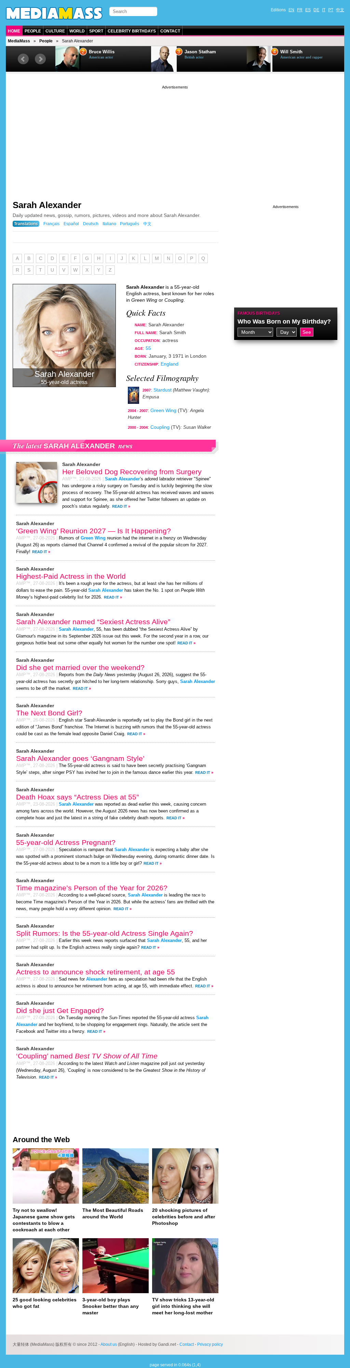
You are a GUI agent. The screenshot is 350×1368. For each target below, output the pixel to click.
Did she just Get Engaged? (60, 1010)
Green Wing (163, 410)
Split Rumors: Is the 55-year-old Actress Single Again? (104, 933)
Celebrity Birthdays (132, 31)
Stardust (162, 390)
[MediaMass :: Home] (54, 13)
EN (291, 10)
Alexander (96, 979)
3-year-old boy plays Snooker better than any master (110, 1306)
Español (71, 223)
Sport (96, 31)
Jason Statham (104, 52)
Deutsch (90, 223)
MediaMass (19, 41)
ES (308, 10)
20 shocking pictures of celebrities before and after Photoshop (183, 1216)
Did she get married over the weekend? (80, 667)
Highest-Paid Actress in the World (71, 576)
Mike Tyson (292, 52)
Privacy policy (210, 1344)
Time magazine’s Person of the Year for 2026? (91, 888)
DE (316, 10)
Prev (23, 59)
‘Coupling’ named (87, 1056)
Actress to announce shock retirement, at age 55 (95, 972)
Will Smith (196, 52)
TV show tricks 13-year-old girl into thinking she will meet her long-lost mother (183, 1306)
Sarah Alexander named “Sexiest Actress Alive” (93, 622)
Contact (170, 31)
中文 (340, 10)
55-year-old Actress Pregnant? (66, 842)
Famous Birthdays (259, 313)
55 (148, 348)
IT (323, 10)
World (77, 31)
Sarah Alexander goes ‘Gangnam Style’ (80, 758)
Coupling (160, 427)
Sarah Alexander (47, 205)
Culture (55, 31)
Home (14, 31)
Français (51, 223)
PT (330, 10)
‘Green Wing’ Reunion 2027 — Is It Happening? (93, 531)
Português (129, 223)
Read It (119, 506)
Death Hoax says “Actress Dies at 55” (77, 797)
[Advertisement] (175, 138)
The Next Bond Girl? (49, 713)
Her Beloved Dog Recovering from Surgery (132, 472)
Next (40, 59)
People (33, 31)
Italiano (109, 223)
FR (299, 10)
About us (108, 1344)
